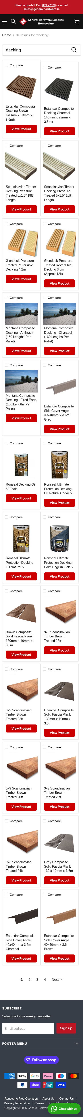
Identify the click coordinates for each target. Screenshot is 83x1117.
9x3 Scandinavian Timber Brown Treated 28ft (57, 636)
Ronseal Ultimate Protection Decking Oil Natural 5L (19, 562)
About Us (48, 1098)
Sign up (66, 1028)
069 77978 (49, 5)
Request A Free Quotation (21, 1098)
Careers (39, 1103)
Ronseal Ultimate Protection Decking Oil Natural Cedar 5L (58, 488)
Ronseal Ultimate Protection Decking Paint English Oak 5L (59, 562)
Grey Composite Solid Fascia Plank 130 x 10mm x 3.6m (58, 866)
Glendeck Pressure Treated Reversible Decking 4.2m (20, 265)
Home (6, 35)
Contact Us (66, 1098)
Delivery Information (17, 1103)
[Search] (74, 50)
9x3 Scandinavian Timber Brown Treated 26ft (57, 792)
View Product (21, 129)
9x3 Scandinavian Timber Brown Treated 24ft (18, 866)
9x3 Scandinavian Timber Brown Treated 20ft (18, 792)
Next (56, 979)
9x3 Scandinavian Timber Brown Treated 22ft (18, 714)
